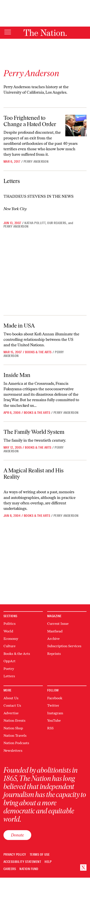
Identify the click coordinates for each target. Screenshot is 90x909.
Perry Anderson (36, 161)
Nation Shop (13, 728)
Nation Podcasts (16, 743)
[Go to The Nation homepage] (45, 32)
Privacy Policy (14, 855)
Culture (9, 646)
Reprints (54, 654)
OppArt (9, 661)
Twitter (53, 705)
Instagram (55, 713)
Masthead (54, 631)
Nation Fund (28, 869)
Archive (53, 639)
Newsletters (12, 750)
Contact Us (12, 705)
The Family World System (33, 431)
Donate (17, 835)
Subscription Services (64, 646)
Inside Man (16, 375)
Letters (11, 180)
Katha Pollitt (34, 223)
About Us (10, 698)
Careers (9, 869)
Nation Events (14, 720)
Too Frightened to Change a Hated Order (29, 121)
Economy (10, 639)
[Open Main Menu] (7, 32)
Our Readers (56, 223)
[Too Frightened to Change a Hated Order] (76, 125)
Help (48, 862)
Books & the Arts (38, 352)
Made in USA (19, 325)
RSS (50, 728)
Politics (9, 624)
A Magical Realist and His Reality (33, 473)
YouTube (54, 720)
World (8, 631)
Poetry (8, 669)
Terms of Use (40, 855)
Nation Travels (14, 735)
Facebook (54, 698)
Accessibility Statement (22, 862)
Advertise (11, 713)
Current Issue (58, 624)
